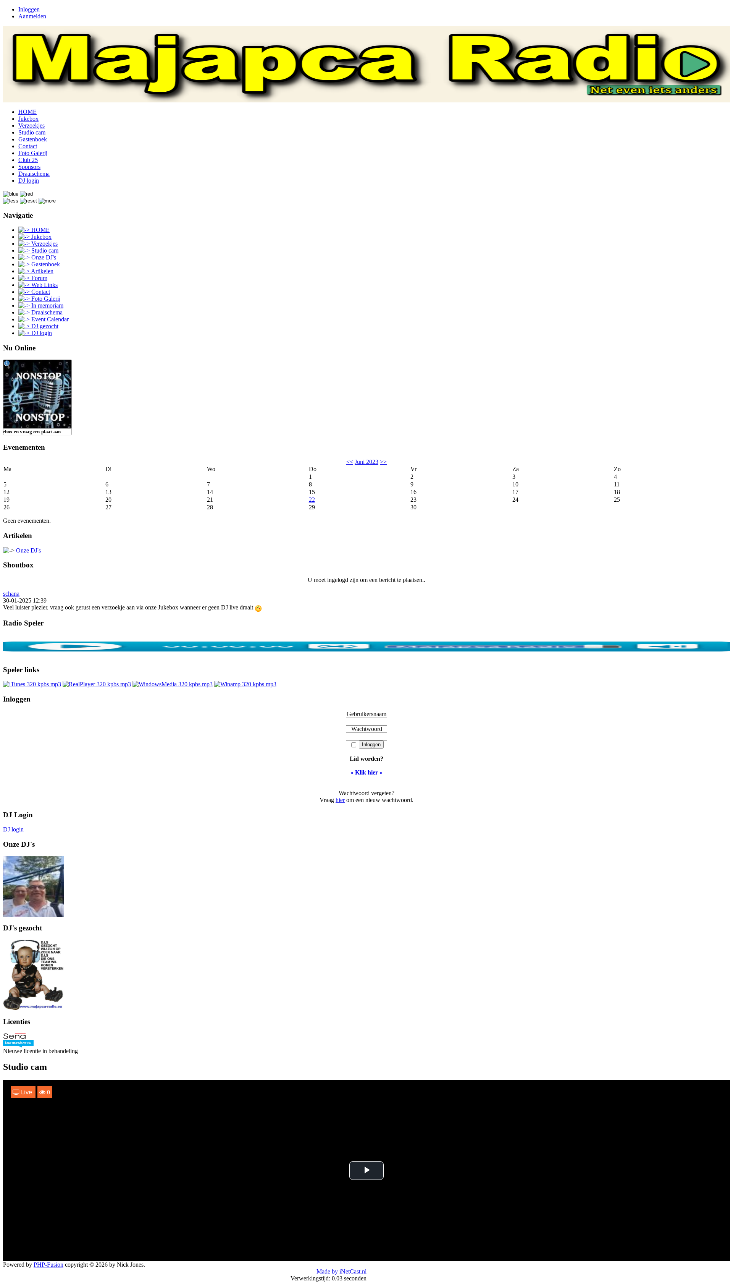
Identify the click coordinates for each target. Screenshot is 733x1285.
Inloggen (29, 9)
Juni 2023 (366, 462)
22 (312, 499)
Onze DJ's (28, 550)
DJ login (13, 829)
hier (340, 800)
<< (349, 462)
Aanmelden (32, 16)
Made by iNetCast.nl (341, 1271)
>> (383, 462)
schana (11, 593)
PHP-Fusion (48, 1264)
